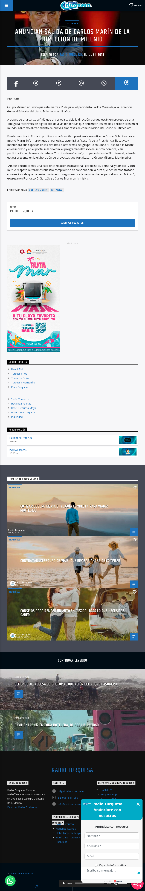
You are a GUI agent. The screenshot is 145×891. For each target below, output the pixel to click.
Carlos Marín (38, 190)
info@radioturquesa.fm (71, 804)
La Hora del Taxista (21, 438)
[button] (10, 880)
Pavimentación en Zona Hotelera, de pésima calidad (56, 725)
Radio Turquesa (71, 55)
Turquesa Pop (19, 373)
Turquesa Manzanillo (23, 382)
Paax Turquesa (19, 387)
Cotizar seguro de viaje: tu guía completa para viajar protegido (64, 508)
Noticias (72, 23)
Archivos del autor (72, 223)
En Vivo (138, 5)
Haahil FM (17, 369)
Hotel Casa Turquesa (23, 412)
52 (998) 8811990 (68, 797)
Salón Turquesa (20, 399)
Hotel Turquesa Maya (23, 408)
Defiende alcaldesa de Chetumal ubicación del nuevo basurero (65, 684)
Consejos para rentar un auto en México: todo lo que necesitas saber (72, 613)
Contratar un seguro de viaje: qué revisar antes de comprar (70, 561)
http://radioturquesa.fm (71, 791)
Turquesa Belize (20, 378)
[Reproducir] (63, 883)
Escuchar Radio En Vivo (20, 807)
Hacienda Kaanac (21, 403)
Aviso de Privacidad (22, 874)
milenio (56, 190)
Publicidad (17, 417)
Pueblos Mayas (18, 450)
